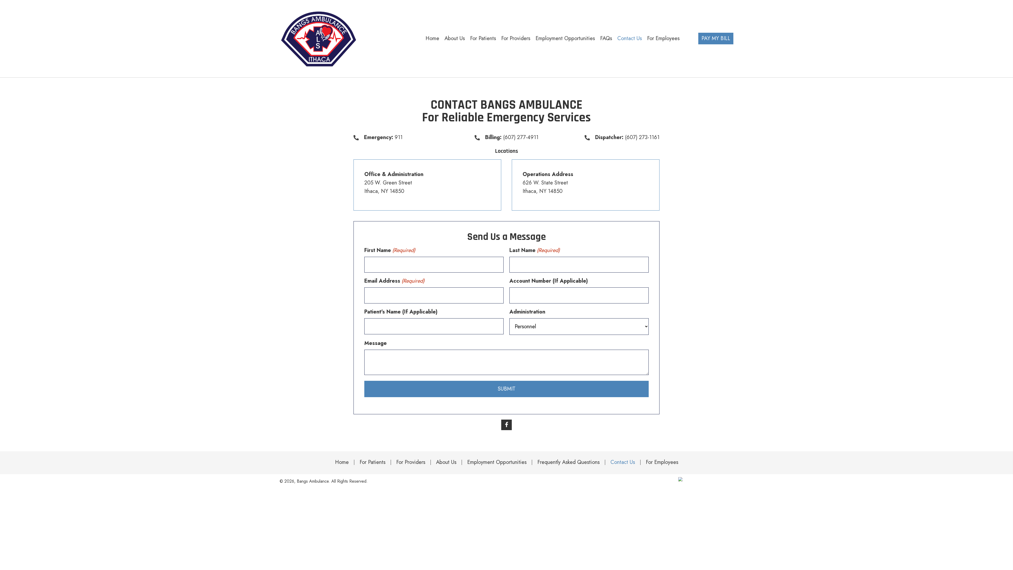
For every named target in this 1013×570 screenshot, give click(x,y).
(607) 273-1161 (642, 137)
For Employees (662, 462)
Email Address (394, 281)
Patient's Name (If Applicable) (400, 312)
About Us (446, 462)
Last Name (534, 250)
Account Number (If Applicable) (548, 281)
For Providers (410, 462)
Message (375, 343)
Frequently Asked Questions (568, 462)
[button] (506, 425)
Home (342, 462)
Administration (527, 312)
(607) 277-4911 (520, 137)
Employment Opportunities (497, 462)
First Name (389, 250)
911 (399, 137)
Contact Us (622, 462)
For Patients (372, 462)
